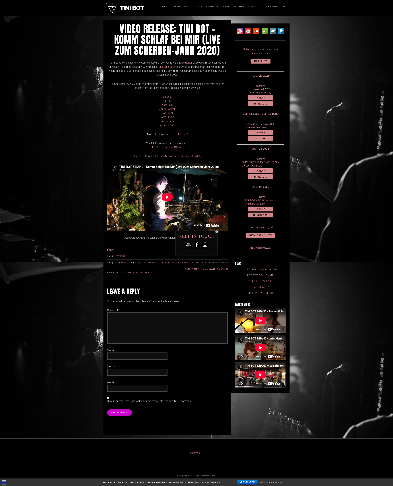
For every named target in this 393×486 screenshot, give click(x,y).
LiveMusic (153, 262)
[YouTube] (248, 31)
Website (111, 382)
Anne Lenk (167, 104)
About (176, 6)
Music (164, 6)
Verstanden (247, 482)
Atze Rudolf (167, 117)
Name (111, 350)
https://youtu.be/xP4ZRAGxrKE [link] (167, 147)
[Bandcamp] (273, 31)
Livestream (164, 262)
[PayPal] (281, 31)
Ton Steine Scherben (169, 66)
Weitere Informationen (271, 482)
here (185, 143)
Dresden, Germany (252, 165)
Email (111, 366)
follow (262, 61)
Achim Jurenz (167, 125)
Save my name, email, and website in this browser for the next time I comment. (149, 401)
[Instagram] (240, 31)
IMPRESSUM (196, 453)
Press (225, 6)
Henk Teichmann (167, 121)
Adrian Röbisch (167, 109)
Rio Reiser (186, 62)
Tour (198, 6)
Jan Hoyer (167, 113)
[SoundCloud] (256, 31)
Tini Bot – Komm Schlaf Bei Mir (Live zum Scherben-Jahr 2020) (167, 156)
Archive (238, 6)
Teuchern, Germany (260, 92)
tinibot (205, 262)
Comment (113, 310)
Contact (254, 6)
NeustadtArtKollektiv (180, 262)
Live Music (142, 262)
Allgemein (121, 262)
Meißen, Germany (256, 127)
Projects (212, 6)
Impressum (271, 6)
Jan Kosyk (167, 96)
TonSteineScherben (218, 262)
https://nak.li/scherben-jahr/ (173, 134)
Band (187, 6)
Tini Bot (132, 8)
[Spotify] (264, 31)
